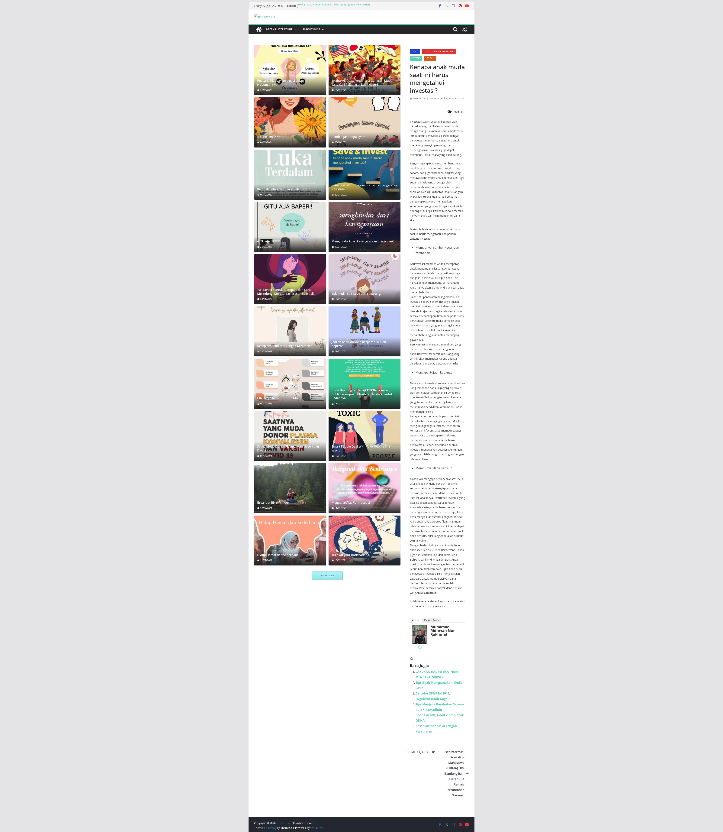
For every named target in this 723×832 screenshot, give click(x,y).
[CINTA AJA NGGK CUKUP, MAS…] (290, 384)
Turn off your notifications (350, 555)
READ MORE (327, 575)
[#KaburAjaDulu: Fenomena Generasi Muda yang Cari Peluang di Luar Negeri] (365, 70)
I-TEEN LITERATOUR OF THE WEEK (439, 51)
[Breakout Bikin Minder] (290, 487)
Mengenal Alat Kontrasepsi (351, 503)
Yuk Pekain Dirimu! (270, 137)
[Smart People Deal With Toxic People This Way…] (365, 436)
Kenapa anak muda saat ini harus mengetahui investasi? (364, 187)
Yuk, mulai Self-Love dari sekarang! (356, 294)
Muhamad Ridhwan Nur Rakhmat (446, 98)
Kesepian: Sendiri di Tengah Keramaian (285, 346)
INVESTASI (416, 58)
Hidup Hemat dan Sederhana (278, 555)
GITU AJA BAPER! (423, 752)
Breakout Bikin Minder (273, 503)
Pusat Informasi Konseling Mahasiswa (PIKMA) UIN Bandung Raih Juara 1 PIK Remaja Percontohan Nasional (453, 773)
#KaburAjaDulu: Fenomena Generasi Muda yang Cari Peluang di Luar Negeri (362, 83)
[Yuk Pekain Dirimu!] (290, 122)
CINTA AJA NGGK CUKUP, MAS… (279, 398)
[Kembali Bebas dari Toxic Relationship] (290, 175)
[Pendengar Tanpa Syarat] (365, 122)
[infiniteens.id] (258, 29)
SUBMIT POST (311, 29)
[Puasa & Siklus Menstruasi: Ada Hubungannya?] (290, 70)
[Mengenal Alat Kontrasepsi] (365, 488)
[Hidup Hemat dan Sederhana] (290, 540)
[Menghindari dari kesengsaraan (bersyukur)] (365, 227)
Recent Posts (431, 620)
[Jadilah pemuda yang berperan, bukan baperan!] (365, 331)
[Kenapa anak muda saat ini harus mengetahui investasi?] (365, 175)
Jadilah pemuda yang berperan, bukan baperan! (359, 344)
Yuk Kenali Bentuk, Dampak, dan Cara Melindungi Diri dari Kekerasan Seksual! (285, 292)
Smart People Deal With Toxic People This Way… (361, 448)
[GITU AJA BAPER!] (290, 227)
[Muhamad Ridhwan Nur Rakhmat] (419, 628)
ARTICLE (415, 51)
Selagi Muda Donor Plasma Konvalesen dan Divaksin (288, 448)
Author (415, 620)
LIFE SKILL (430, 58)
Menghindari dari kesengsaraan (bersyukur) (363, 241)
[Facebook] (420, 647)
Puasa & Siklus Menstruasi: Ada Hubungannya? (279, 83)
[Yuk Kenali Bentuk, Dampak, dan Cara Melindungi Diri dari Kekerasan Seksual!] (290, 279)
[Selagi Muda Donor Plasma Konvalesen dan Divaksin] (290, 436)
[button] (295, 29)
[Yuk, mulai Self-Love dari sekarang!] (365, 279)
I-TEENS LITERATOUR (279, 29)
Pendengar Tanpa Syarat (349, 137)
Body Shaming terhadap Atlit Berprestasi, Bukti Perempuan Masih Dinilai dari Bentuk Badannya (362, 394)
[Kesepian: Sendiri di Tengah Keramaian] (290, 331)
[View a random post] (464, 29)
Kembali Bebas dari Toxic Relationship (284, 189)
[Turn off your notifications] (365, 540)
